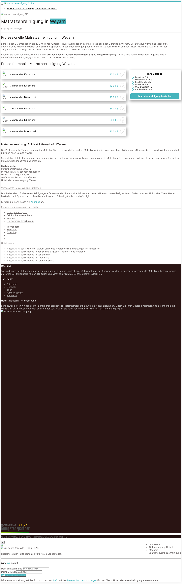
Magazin (153, 550)
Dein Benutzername (11, 568)
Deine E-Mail (8, 571)
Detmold (11, 287)
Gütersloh (12, 284)
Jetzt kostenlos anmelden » (13, 575)
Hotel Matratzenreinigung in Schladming (28, 254)
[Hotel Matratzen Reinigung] (19, 3)
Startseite (6, 28)
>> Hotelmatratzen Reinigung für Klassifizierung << (32, 8)
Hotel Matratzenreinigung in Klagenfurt (28, 257)
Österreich (86, 271)
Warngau (11, 218)
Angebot (36, 201)
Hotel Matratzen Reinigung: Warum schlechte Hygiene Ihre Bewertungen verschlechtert (54, 248)
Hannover (12, 295)
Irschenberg (13, 226)
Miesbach (12, 229)
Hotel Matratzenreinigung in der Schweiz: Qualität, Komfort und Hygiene (46, 251)
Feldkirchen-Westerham (19, 215)
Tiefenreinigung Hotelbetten (164, 547)
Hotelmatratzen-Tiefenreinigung (102, 308)
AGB (55, 580)
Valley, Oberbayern (17, 212)
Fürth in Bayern (15, 292)
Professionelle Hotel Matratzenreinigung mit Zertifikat (39, 536)
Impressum (155, 544)
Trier (9, 289)
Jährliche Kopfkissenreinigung (165, 552)
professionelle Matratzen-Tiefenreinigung (154, 271)
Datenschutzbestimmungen (82, 580)
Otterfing (12, 232)
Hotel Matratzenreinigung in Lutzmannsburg (30, 260)
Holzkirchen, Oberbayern (20, 221)
